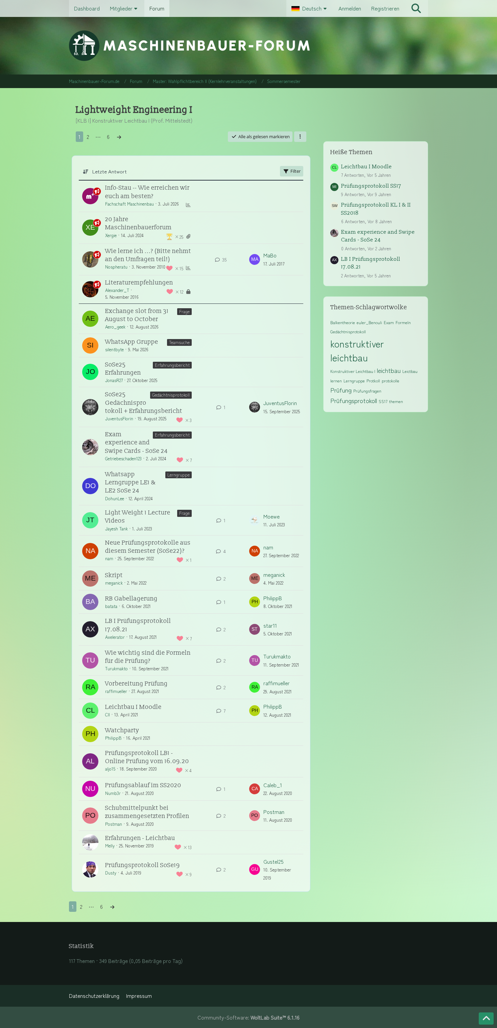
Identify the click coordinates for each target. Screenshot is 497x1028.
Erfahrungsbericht (172, 365)
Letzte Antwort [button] (109, 171)
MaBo (270, 255)
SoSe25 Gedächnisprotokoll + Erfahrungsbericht (143, 403)
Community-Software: (248, 1017)
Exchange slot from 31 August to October (137, 315)
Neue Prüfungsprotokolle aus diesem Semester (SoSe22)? (148, 547)
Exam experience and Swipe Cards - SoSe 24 (136, 443)
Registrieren (385, 8)
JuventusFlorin (119, 418)
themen (396, 401)
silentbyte (114, 349)
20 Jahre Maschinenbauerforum (138, 223)
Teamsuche (179, 342)
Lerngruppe (178, 474)
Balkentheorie (342, 322)
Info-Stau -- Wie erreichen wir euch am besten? (147, 192)
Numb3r (113, 793)
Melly (110, 845)
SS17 (383, 401)
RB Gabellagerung (131, 599)
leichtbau (389, 370)
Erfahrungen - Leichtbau (140, 838)
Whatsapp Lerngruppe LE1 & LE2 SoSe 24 (130, 482)
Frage (184, 311)
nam (109, 558)
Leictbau (410, 371)
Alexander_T (117, 290)
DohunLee (114, 498)
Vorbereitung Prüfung (136, 684)
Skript (114, 575)
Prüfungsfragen (367, 391)
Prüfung (341, 389)
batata (111, 606)
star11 (270, 625)
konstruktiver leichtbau (357, 350)
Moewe (271, 516)
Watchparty (122, 730)
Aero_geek (115, 326)
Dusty (110, 872)
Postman (113, 824)
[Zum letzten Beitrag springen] (254, 259)
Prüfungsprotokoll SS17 (371, 186)
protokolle (390, 380)
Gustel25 (273, 861)
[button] (309, 8)
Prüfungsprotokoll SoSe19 (142, 865)
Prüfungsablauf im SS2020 (143, 785)
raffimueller (116, 691)
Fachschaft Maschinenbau (129, 204)
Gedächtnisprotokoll (171, 395)
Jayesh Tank (116, 528)
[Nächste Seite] (119, 136)
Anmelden (349, 8)
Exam (389, 322)
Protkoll (373, 380)
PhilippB (272, 598)
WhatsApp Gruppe (131, 342)
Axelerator (115, 637)
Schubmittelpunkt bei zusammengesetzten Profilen (147, 812)
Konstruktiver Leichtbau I (352, 371)
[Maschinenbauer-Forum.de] (248, 45)
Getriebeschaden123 (123, 458)
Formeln (403, 322)
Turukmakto (116, 668)
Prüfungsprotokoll (353, 400)
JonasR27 (114, 380)
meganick (114, 583)
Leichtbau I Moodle (133, 707)
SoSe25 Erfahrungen (123, 369)
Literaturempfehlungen (139, 283)
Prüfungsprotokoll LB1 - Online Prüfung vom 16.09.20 (147, 757)
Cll (107, 714)
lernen (336, 380)
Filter (295, 171)
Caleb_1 (272, 785)
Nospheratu (116, 267)
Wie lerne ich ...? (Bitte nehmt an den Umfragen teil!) (148, 255)
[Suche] (416, 8)
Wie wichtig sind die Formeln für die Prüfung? (148, 657)
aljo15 (110, 768)
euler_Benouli (369, 322)
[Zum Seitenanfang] (486, 1018)
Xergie (111, 235)
